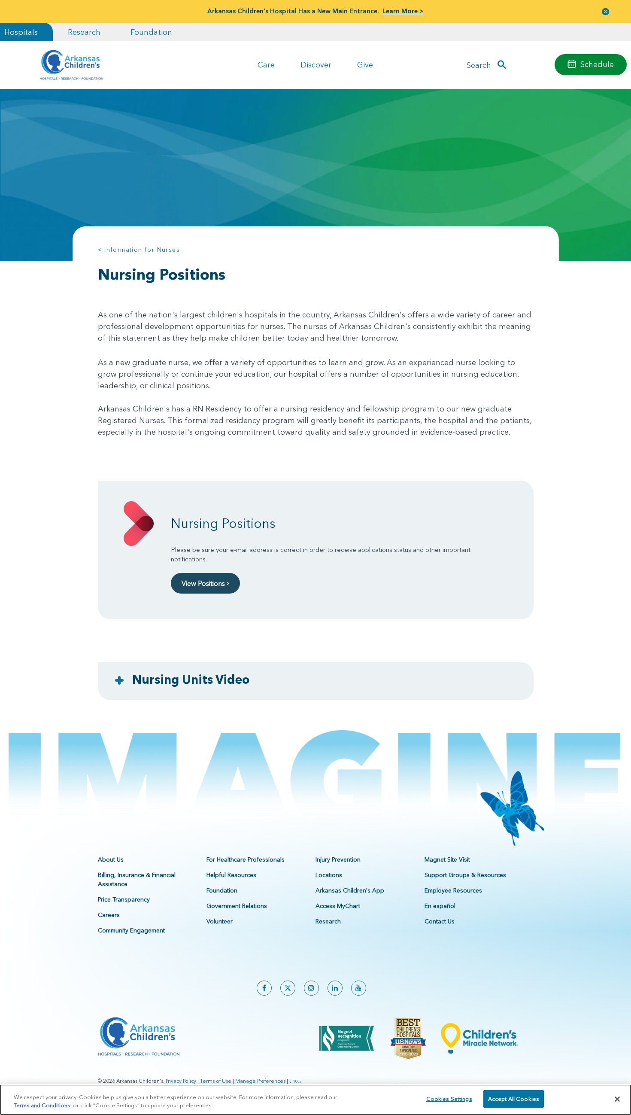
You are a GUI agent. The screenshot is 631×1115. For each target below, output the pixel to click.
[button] (606, 11)
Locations (329, 875)
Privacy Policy (181, 1081)
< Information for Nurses (139, 249)
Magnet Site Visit (447, 859)
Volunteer (219, 921)
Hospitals (21, 32)
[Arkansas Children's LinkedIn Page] (335, 988)
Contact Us (440, 921)
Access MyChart (338, 906)
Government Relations (236, 906)
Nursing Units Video (191, 679)
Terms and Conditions (42, 1105)
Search (479, 65)
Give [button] (365, 65)
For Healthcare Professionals (245, 859)
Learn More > (403, 11)
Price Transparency (124, 899)
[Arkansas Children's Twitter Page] (287, 988)
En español (440, 906)
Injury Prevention (338, 859)
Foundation (151, 32)
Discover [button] (315, 65)
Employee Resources (453, 890)
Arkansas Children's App (350, 890)
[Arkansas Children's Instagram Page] (311, 988)
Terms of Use (215, 1081)
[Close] (617, 1099)
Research (84, 32)
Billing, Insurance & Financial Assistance (137, 879)
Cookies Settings (449, 1098)
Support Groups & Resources (465, 875)
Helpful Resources (231, 875)
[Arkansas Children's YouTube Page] (358, 988)
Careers (109, 915)
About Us (111, 859)
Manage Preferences (260, 1081)
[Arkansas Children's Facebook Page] (264, 988)
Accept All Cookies (513, 1098)
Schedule (597, 64)
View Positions (204, 583)
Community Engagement (131, 930)
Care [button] (266, 65)
